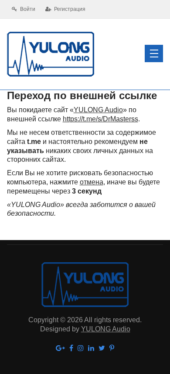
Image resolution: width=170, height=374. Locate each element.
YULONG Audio (98, 110)
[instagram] (80, 348)
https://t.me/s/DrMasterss (100, 119)
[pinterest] (112, 348)
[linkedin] (91, 348)
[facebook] (71, 348)
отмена (91, 182)
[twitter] (101, 348)
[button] (154, 53)
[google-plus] (60, 348)
